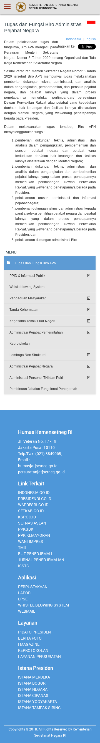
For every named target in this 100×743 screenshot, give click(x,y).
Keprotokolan (19, 344)
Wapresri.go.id (33, 504)
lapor (24, 592)
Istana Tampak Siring (39, 707)
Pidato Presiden (34, 632)
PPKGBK (25, 529)
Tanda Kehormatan (23, 310)
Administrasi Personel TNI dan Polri (36, 378)
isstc (23, 565)
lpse (23, 599)
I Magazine (28, 644)
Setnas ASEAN (32, 523)
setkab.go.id (31, 510)
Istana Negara (33, 689)
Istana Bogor (32, 683)
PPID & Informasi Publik (27, 276)
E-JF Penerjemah (35, 553)
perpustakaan (33, 586)
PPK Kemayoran (34, 535)
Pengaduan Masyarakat (27, 298)
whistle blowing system (43, 605)
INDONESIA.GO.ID (33, 492)
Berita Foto (30, 638)
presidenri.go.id (34, 498)
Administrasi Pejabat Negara (31, 366)
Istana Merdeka (34, 677)
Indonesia (74, 39)
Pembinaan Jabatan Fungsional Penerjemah (43, 389)
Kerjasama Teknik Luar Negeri (32, 321)
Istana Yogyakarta (37, 701)
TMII (22, 547)
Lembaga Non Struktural (27, 355)
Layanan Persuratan (39, 656)
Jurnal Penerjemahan (41, 559)
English (90, 39)
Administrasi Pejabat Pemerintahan (36, 332)
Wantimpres (30, 541)
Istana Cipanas (33, 695)
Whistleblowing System (26, 287)
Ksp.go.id (27, 517)
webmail (26, 611)
